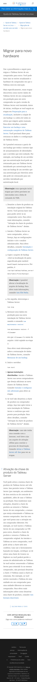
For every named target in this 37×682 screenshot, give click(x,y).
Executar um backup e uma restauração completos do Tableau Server (17, 130)
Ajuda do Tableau (11, 23)
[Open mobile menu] (5, 3)
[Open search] (33, 3)
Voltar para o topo (19, 606)
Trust (20, 656)
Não (22, 624)
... (17, 25)
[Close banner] (34, 8)
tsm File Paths (22, 293)
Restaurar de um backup (17, 358)
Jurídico (13, 647)
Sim (14, 624)
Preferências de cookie (17, 660)
